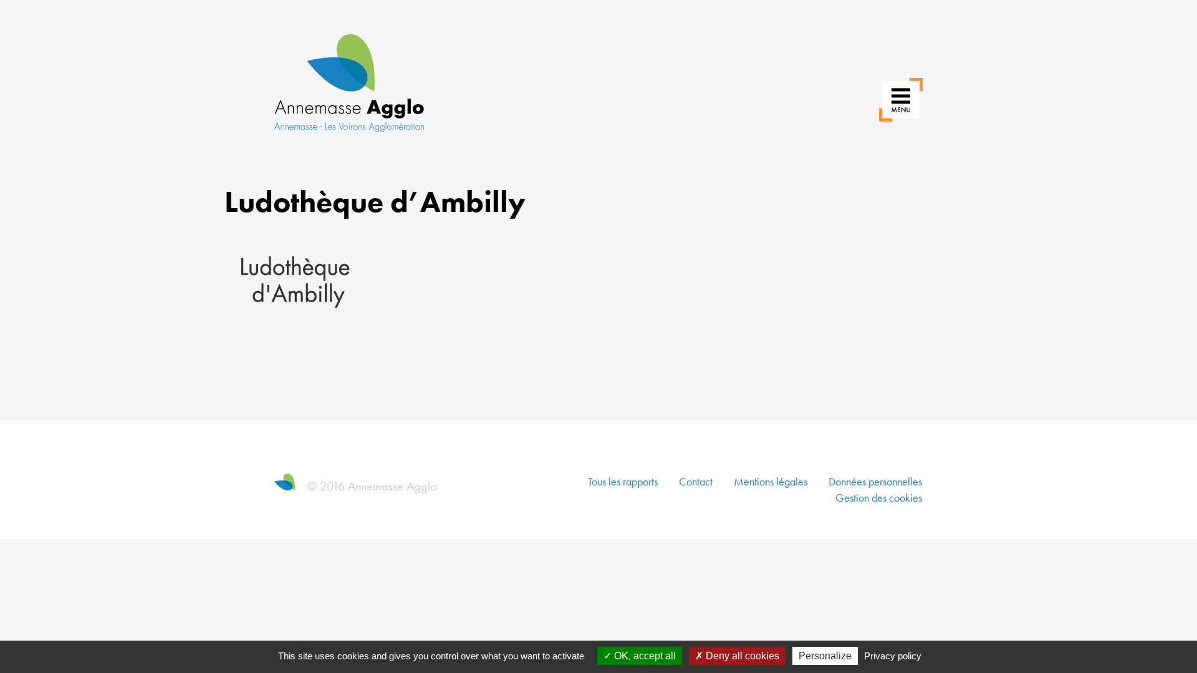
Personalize (825, 656)
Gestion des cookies (878, 497)
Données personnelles (875, 481)
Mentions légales (770, 481)
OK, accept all (644, 656)
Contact (696, 481)
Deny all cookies (741, 656)
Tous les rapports (623, 481)
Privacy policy (892, 656)
